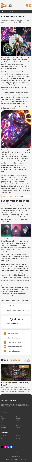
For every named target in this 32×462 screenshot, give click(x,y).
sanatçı (25, 300)
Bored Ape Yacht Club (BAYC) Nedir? (15, 384)
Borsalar (18, 418)
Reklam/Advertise (5, 437)
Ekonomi (18, 420)
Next (28, 361)
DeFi (2, 420)
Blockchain (3, 418)
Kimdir (13, 300)
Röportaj (18, 425)
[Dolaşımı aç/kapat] (30, 5)
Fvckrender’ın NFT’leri (11, 323)
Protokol (3, 425)
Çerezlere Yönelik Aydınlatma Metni (16, 459)
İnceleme (3, 422)
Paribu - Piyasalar (5, 438)
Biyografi (18, 416)
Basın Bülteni (19, 415)
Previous (24, 361)
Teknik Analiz (19, 427)
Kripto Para (18, 422)
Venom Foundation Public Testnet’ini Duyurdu (17, 311)
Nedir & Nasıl (4, 423)
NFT (19, 300)
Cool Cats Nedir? (8, 306)
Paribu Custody (19, 438)
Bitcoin (2, 416)
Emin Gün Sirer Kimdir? (13, 196)
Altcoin (2, 415)
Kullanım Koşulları (16, 456)
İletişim (17, 437)
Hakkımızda (3, 435)
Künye (17, 435)
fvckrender (5, 300)
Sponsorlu (3, 427)
